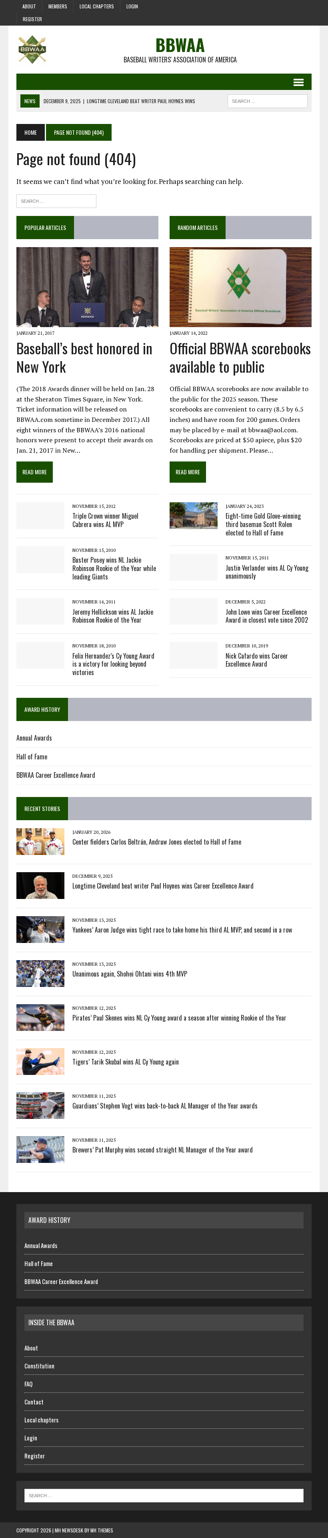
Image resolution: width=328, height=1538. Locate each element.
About (29, 6)
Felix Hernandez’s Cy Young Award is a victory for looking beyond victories (113, 664)
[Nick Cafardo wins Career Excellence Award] (194, 663)
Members (57, 6)
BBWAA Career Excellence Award (55, 775)
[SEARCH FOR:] (268, 100)
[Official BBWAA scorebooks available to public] (241, 321)
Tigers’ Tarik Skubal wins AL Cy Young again (125, 1062)
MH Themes (101, 1530)
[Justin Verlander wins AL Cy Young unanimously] (194, 575)
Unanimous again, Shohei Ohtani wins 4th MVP (129, 974)
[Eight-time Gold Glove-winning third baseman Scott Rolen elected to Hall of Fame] (194, 523)
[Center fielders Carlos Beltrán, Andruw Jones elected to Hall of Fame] (40, 849)
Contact (34, 1401)
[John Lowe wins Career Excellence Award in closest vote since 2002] (194, 619)
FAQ (28, 1383)
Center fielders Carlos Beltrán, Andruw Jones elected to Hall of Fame (156, 842)
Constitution (39, 1365)
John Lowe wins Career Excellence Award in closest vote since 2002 (267, 616)
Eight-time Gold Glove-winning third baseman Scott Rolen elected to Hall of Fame (263, 524)
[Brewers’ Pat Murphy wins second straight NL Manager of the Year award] (40, 1157)
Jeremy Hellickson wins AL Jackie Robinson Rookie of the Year (112, 616)
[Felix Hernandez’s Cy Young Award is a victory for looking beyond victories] (40, 663)
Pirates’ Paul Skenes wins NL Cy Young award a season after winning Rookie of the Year (179, 1018)
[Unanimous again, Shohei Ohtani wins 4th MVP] (40, 981)
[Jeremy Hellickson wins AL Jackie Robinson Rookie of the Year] (40, 619)
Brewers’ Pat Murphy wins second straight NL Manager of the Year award (162, 1149)
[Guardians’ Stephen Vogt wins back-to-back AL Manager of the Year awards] (40, 1113)
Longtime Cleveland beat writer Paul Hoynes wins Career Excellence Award (163, 886)
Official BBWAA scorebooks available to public (240, 357)
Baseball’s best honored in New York (84, 357)
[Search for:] (56, 200)
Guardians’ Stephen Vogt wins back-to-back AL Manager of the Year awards (165, 1106)
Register (32, 19)
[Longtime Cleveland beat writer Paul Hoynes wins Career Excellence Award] (40, 893)
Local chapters (97, 6)
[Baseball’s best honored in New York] (87, 321)
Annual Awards (34, 738)
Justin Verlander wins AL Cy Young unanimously (267, 572)
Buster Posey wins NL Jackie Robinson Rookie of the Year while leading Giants (114, 568)
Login (132, 6)
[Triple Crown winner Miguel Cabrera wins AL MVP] (40, 523)
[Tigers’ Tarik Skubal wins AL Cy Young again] (40, 1069)
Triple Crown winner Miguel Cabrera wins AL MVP (105, 520)
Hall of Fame (31, 756)
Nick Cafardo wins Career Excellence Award (257, 660)
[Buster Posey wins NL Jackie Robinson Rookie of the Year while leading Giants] (40, 567)
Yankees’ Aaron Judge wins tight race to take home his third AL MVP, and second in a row (182, 930)
